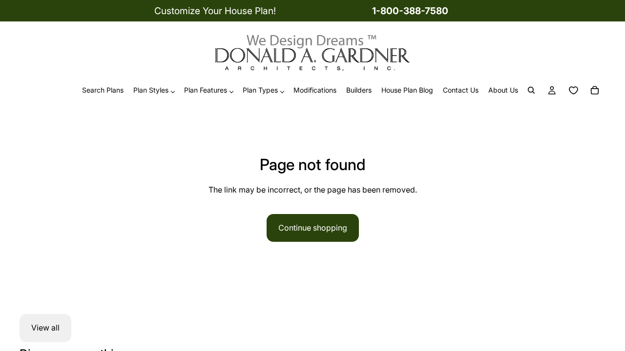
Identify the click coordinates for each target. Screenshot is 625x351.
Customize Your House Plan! (215, 11)
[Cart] (594, 90)
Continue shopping (312, 228)
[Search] (531, 90)
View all (45, 327)
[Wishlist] (573, 90)
